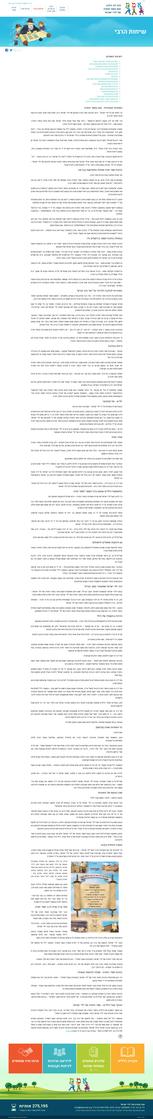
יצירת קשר (14, 8)
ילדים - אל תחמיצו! (111, 74)
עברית (30, 3)
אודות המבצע (62, 8)
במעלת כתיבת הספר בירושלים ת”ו (106, 66)
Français (18, 3)
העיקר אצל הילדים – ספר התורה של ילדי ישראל (101, 101)
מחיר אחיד (114, 76)
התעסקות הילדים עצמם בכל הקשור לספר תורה (102, 79)
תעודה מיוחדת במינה (111, 94)
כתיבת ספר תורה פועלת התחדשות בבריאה (103, 64)
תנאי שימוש (141, 1117)
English (24, 3)
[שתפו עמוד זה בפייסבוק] (7, 50)
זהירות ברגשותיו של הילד (109, 86)
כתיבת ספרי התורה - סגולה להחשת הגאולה (103, 99)
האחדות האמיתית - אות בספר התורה (105, 61)
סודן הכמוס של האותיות (110, 91)
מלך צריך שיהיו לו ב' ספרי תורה (107, 96)
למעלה (68, 1031)
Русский (11, 3)
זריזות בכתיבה (113, 71)
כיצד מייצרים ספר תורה (51, 8)
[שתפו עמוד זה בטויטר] (11, 50)
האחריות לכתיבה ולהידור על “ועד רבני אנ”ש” (103, 69)
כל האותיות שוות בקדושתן (109, 89)
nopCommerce (22, 1117)
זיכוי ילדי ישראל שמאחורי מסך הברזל (105, 84)
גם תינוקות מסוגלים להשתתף (108, 81)
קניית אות (25, 9)
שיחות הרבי (38, 9)
